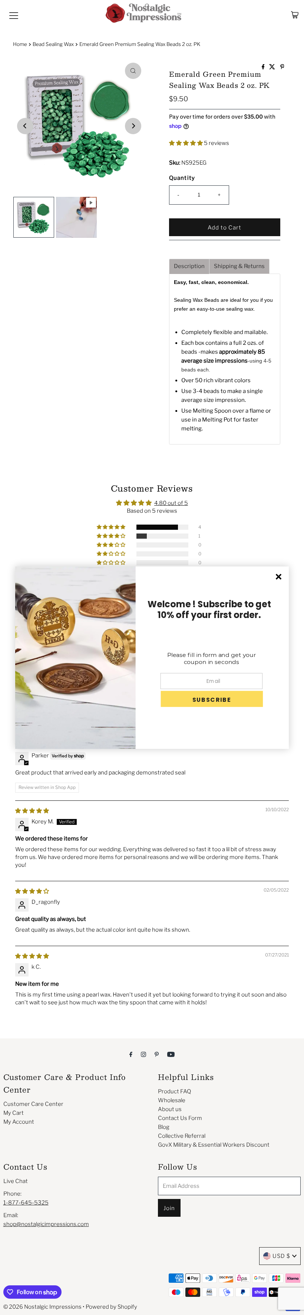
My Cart (13, 1113)
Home (20, 44)
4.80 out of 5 (171, 503)
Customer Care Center (33, 1104)
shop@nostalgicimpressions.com (46, 1224)
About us (170, 1109)
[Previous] (25, 126)
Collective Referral (181, 1136)
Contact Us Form (180, 1118)
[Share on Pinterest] (282, 67)
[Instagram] (143, 1054)
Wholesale (171, 1100)
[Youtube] (171, 1054)
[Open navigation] (14, 15)
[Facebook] (130, 1054)
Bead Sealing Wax (53, 44)
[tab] (189, 266)
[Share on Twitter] (272, 67)
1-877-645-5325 (26, 1202)
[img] (32, 810)
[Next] (133, 126)
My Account (18, 1122)
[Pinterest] (157, 1054)
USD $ (281, 1256)
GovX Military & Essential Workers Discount (214, 1144)
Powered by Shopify (111, 1307)
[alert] (152, 657)
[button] (186, 143)
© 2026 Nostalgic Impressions (42, 1307)
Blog (163, 1127)
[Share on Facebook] (264, 67)
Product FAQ (174, 1091)
